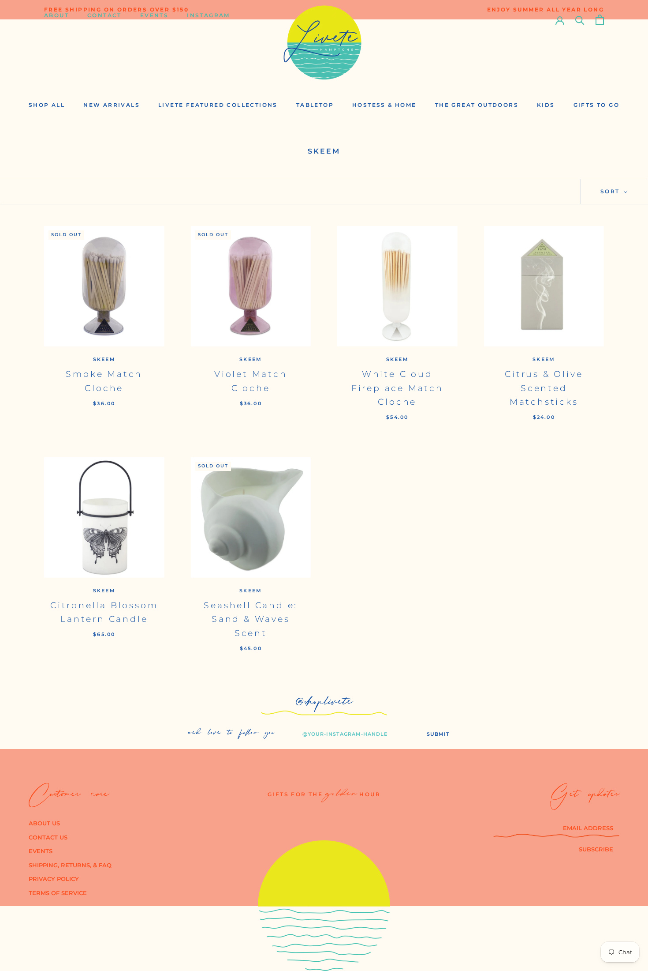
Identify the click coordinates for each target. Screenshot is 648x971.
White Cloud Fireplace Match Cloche (397, 388)
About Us (44, 823)
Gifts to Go (596, 105)
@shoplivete (324, 704)
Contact (104, 19)
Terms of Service (58, 892)
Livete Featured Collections (218, 105)
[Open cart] (600, 20)
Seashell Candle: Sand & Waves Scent (251, 619)
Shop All (47, 105)
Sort (611, 191)
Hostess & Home (384, 105)
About (56, 19)
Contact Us (48, 837)
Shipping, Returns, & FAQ (70, 865)
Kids (546, 105)
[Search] (580, 19)
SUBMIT (438, 734)
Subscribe (596, 849)
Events (154, 19)
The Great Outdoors (476, 105)
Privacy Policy (54, 878)
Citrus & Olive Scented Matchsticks (544, 388)
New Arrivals (111, 105)
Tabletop (315, 105)
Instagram (208, 19)
